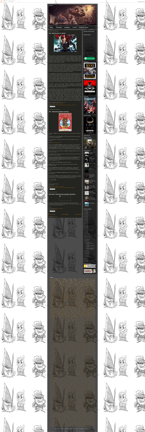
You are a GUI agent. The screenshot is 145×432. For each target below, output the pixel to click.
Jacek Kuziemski (65, 366)
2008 (86, 261)
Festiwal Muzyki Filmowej (59, 357)
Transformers (81, 294)
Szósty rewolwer (77, 409)
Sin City (67, 314)
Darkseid (67, 350)
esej (55, 423)
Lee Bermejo (58, 378)
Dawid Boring (64, 351)
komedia (84, 423)
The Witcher (92, 331)
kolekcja (74, 296)
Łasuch (64, 335)
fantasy (93, 294)
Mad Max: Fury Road (82, 298)
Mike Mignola (84, 286)
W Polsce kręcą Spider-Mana (56, 142)
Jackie (73, 366)
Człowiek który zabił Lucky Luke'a (72, 349)
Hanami (57, 323)
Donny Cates (76, 287)
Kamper (70, 373)
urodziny (63, 425)
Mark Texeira (88, 382)
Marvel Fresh (52, 281)
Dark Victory (63, 350)
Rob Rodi (86, 400)
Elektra (86, 320)
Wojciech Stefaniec (82, 418)
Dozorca (90, 353)
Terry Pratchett (63, 411)
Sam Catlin (76, 403)
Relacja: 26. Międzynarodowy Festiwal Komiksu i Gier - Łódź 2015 (92, 198)
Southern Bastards (92, 304)
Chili (80, 346)
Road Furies (81, 400)
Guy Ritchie (87, 361)
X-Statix (52, 316)
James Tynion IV (89, 288)
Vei (54, 415)
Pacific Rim (70, 304)
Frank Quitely (75, 321)
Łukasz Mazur (67, 335)
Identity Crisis (65, 364)
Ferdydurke (92, 356)
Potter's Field (87, 396)
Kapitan (78, 373)
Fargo (85, 356)
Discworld (68, 352)
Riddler (51, 400)
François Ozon (54, 358)
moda (51, 424)
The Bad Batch (68, 411)
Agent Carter (70, 337)
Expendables (55, 321)
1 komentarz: (61, 103)
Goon (55, 322)
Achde (77, 336)
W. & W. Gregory (93, 415)
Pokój (51, 396)
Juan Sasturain (90, 371)
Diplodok (65, 352)
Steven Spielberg (54, 305)
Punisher (73, 313)
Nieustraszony (85, 303)
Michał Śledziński (60, 299)
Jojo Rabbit (51, 371)
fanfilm (58, 423)
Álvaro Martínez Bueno (59, 335)
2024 (86, 213)
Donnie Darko (62, 353)
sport (51, 425)
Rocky (79, 401)
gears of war (84, 316)
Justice (52, 373)
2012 (86, 230)
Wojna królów (88, 418)
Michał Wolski (61, 385)
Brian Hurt (91, 344)
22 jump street (80, 335)
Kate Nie (59, 374)
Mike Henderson (76, 385)
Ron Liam (52, 402)
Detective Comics (55, 293)
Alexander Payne (70, 338)
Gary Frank (69, 359)
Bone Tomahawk (60, 344)
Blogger (89, 428)
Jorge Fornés (73, 371)
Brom (58, 345)
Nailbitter (61, 388)
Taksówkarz (79, 410)
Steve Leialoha (86, 407)
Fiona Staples (68, 293)
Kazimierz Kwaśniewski (65, 374)
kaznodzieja (89, 316)
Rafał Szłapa (61, 285)
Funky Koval (62, 358)
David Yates (60, 351)
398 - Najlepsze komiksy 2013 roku (92, 203)
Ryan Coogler (80, 402)
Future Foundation (73, 358)
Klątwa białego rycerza (83, 375)
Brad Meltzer (68, 344)
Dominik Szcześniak (79, 308)
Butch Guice (85, 345)
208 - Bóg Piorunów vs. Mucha (57, 33)
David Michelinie (55, 351)
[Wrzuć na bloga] (51, 106)
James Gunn (86, 297)
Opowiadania (67, 27)
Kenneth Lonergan (52, 375)
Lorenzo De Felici (58, 380)
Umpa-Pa (62, 414)
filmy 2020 (64, 423)
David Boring (77, 350)
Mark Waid (78, 286)
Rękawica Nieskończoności (59, 403)
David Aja (61, 308)
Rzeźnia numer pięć (91, 402)
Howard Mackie (55, 363)
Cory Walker (88, 307)
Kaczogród (72, 282)
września (87, 237)
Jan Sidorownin (86, 367)
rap (72, 424)
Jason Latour (90, 302)
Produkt (85, 328)
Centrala (83, 292)
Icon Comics (55, 364)
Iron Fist (76, 365)
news (79, 334)
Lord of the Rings (52, 380)
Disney (91, 281)
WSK (54, 416)
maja (87, 250)
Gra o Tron (79, 295)
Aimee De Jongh (78, 337)
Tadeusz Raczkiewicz (57, 410)
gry (54, 187)
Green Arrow (73, 322)
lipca (87, 240)
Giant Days (82, 309)
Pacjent (51, 392)
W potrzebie (87, 415)
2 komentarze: (61, 208)
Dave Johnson (70, 320)
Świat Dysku (62, 426)
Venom (86, 294)
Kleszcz (78, 375)
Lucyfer (69, 303)
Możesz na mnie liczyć (73, 387)
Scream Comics (92, 329)
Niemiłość (82, 389)
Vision (73, 415)
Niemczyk (78, 389)
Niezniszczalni (73, 327)
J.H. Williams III (91, 310)
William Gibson (55, 418)
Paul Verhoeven (66, 393)
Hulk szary (75, 363)
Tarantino (87, 410)
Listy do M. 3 (79, 379)
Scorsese (93, 404)
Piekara (65, 187)
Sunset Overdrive (81, 408)
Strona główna (65, 214)
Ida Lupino (61, 364)
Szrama (77, 294)
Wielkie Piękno (76, 417)
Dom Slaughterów (87, 352)
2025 (86, 212)
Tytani (53, 414)
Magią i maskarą (88, 381)
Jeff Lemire (55, 282)
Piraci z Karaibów (78, 394)
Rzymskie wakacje (52, 403)
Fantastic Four (56, 302)
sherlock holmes (72, 187)
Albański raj (54, 338)
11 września (76, 335)
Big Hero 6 (57, 343)
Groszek (75, 361)
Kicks (66, 375)
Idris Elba (69, 364)
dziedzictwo (88, 422)
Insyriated (60, 365)
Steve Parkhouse (54, 408)
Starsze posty (78, 214)
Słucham (50, 181)
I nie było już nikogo (90, 363)
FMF (57, 356)
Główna (51, 27)
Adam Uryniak (81, 336)
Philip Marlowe (57, 394)
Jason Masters (60, 368)
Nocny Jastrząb (55, 313)
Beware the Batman (85, 342)
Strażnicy (64, 408)
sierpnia (87, 239)
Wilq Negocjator (66, 418)
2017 (86, 223)
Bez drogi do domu (91, 342)
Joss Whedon (90, 324)
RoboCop (77, 313)
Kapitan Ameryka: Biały (83, 373)
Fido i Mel (64, 357)
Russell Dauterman (83, 313)
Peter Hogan (83, 393)
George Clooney (92, 359)
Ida (58, 364)
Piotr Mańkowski (76, 328)
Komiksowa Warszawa (65, 298)
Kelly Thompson (92, 374)
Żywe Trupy (87, 426)
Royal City (60, 402)
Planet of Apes (59, 395)
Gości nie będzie (87, 309)
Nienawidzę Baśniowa (67, 327)
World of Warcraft (66, 419)
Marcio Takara (65, 382)
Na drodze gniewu (60, 327)
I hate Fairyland (91, 323)
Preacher (51, 397)
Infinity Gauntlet (56, 365)
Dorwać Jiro (71, 353)
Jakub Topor (82, 366)
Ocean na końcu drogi (76, 390)
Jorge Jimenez (86, 324)
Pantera (67, 392)
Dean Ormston (66, 308)
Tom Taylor (61, 286)
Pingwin (63, 313)
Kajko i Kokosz (53, 298)
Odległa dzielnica (82, 390)
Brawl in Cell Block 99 (77, 344)
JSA (61, 366)
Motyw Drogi (62, 387)
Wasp (67, 416)
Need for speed (92, 388)
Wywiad (89, 294)
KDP (57, 373)
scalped (79, 424)
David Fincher (86, 350)
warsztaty (90, 334)
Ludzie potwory (81, 380)
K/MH (54, 373)
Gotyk (61, 361)
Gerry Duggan (74, 302)
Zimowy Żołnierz (61, 334)
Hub (68, 363)
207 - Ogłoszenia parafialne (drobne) (59, 111)
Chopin (83, 346)
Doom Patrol (67, 353)
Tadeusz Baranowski (88, 409)
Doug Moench (81, 353)
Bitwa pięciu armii (79, 343)
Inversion (67, 365)
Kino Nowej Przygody (61, 303)
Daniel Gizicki (92, 349)
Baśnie (80, 292)
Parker (55, 296)
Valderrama (51, 415)
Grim (83, 281)
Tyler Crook (59, 315)
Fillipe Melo (68, 357)
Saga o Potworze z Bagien (80, 329)
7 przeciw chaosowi (89, 335)
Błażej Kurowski (90, 345)
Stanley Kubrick (82, 330)
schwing (82, 424)
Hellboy (80, 285)
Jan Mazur (81, 367)
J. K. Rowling (91, 365)
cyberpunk (79, 316)
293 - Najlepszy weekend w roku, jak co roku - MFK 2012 (92, 187)
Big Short (61, 343)
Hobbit (76, 323)
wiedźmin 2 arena (67, 425)
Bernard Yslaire (79, 342)
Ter (55, 411)
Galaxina (93, 358)
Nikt (50, 313)
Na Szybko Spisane (53, 327)
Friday (58, 358)
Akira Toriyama (83, 337)
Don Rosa (89, 284)
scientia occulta (87, 424)
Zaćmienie (51, 421)
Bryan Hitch (57, 307)
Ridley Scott (61, 400)
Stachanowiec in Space (53, 407)
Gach (85, 358)
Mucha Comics (61, 280)
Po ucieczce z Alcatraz (78, 395)
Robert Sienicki (65, 401)
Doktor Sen (78, 352)
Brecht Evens (87, 344)
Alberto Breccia (59, 338)
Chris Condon (87, 346)
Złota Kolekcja (60, 422)
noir (58, 288)
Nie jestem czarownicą (69, 389)
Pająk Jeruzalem (55, 392)
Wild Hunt (86, 417)
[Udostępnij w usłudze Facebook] (53, 106)
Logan (82, 379)
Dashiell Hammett (72, 350)
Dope (73, 320)
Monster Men (88, 386)
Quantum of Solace (56, 329)
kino (58, 292)
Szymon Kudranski (71, 409)
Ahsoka (74, 337)
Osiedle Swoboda (84, 295)
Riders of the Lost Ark (56, 400)
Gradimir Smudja (65, 361)
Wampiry (57, 416)
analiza (88, 291)
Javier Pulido (72, 368)
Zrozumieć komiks (92, 421)
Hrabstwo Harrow (64, 363)
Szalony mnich (53, 409)
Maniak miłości (60, 382)
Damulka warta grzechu (81, 349)
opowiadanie (67, 286)
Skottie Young (72, 314)
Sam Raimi (80, 403)
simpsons (87, 334)
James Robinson (52, 367)
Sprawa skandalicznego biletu (71, 330)
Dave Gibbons (65, 320)
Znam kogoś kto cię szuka (74, 421)
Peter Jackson (88, 393)
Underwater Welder (77, 414)
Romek (94, 401)
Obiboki (65, 390)
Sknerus (58, 283)
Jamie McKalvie (67, 367)
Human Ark (81, 310)
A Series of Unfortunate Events (57, 336)
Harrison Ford (60, 310)
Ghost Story (72, 360)
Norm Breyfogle (78, 327)
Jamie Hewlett (62, 367)
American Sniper (90, 338)
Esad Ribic (92, 320)
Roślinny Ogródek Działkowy (67, 402)
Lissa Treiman (74, 379)
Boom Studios (69, 288)
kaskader (81, 423)
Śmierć (59, 426)
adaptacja (54, 288)
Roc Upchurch (75, 401)
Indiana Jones (87, 293)
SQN (87, 304)
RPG (60, 329)
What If (90, 416)
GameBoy (51, 359)
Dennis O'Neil (90, 351)
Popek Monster (62, 396)
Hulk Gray (71, 363)
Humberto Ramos (80, 323)
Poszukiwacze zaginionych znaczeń (80, 396)
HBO (80, 302)
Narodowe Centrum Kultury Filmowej (89, 299)
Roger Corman (90, 401)
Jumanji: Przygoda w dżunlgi (86, 372)
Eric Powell (91, 301)
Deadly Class (79, 301)
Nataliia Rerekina (77, 388)
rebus (74, 424)
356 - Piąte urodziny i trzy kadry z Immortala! (92, 192)
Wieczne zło (66, 417)
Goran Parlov (53, 361)
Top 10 (55, 315)
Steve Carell (81, 407)
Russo (76, 402)
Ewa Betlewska (52, 356)
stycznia (87, 256)
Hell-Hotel (69, 310)
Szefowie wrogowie (65, 409)
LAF (66, 303)
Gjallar (76, 285)
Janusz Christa (53, 294)
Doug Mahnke (86, 308)
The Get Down (82, 411)
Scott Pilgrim (52, 314)
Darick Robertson (72, 301)
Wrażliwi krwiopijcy (72, 419)
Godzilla (85, 360)
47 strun (85, 335)
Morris (77, 303)
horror (65, 281)
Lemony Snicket (83, 378)
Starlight (62, 407)
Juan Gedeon (85, 371)
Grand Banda (71, 361)
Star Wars (56, 286)
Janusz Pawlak (55, 368)
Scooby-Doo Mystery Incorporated (75, 404)
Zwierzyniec (66, 334)
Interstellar (63, 365)
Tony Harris (90, 314)
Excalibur (51, 321)
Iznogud (87, 365)
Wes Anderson (86, 416)
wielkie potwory (73, 425)
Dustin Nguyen (62, 293)
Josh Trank (81, 371)
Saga (69, 291)
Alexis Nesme (93, 317)
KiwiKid (58, 294)
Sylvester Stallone (86, 408)
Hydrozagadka (86, 323)
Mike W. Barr (86, 385)
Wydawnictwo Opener (84, 419)
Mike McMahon (82, 385)
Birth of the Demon (73, 343)
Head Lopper (85, 302)
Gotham (58, 322)
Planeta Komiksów (65, 395)
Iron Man (81, 297)
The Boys (88, 331)
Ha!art (54, 323)
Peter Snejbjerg (93, 393)
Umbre (59, 414)
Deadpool (59, 297)
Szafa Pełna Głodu (70, 331)
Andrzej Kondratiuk (65, 339)
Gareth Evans (65, 359)
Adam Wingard (86, 336)
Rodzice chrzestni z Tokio (84, 401)
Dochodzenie (74, 352)
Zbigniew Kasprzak (56, 421)
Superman (78, 281)
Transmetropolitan (69, 305)
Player (69, 395)
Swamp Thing (61, 331)
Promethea (88, 328)
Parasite (84, 392)
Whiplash (63, 417)
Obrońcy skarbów (69, 390)
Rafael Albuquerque (58, 291)
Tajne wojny (75, 410)
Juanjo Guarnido (54, 372)
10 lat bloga (71, 335)
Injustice (54, 324)
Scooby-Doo (68, 404)
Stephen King (77, 407)
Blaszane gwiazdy (52, 344)
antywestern (70, 334)
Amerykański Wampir (74, 292)
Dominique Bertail (52, 353)
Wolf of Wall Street (56, 419)
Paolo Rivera (70, 392)
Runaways (73, 402)
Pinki (70, 394)
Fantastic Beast (65, 356)
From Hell (67, 309)
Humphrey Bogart (80, 363)
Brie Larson (54, 345)
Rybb (88, 313)
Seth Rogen (58, 330)
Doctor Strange (72, 308)
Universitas (82, 414)
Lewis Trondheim (55, 379)
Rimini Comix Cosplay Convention (68, 400)
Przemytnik (92, 397)
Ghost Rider (68, 360)
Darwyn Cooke (57, 290)
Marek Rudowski (91, 290)
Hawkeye (65, 310)
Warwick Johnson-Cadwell (62, 416)
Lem (78, 378)
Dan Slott (55, 297)
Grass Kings (69, 322)
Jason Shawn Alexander (66, 368)
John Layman (73, 286)
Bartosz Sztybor (87, 296)
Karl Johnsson (89, 373)
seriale (89, 280)
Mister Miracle (76, 386)
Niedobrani (74, 389)
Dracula (93, 353)
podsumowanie (60, 424)
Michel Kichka (66, 385)
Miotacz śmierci (66, 386)
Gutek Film (78, 361)
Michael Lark (55, 299)
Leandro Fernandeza (53, 378)
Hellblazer (78, 290)
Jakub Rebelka (62, 324)
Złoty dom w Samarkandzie (69, 422)
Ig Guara (73, 364)
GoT (75, 295)
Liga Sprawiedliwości (83, 287)
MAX (60, 381)
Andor (52, 339)
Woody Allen (61, 419)
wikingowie (77, 425)
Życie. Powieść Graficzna (82, 426)
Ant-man (82, 339)
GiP (78, 302)
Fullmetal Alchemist (80, 321)
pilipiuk (68, 187)
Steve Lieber (90, 407)
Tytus (56, 414)
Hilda (73, 310)
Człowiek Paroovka (64, 349)
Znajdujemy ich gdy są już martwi (62, 316)
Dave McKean (56, 308)
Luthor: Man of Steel (53, 381)
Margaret (79, 382)
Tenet (53, 411)
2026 (86, 210)
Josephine (77, 371)
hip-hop (75, 423)
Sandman (89, 287)
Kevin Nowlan (58, 375)
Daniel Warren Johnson (54, 295)
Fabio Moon (59, 321)
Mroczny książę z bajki (92, 387)
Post (73, 396)
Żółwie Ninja (74, 317)
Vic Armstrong (62, 415)
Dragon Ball (63, 290)
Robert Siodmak (70, 401)
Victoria (66, 415)
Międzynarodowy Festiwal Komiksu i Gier (71, 299)
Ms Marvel (80, 303)
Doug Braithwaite (76, 353)
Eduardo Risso (66, 295)
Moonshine (92, 386)
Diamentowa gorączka (59, 352)
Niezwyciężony (91, 303)
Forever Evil (78, 357)
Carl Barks (71, 287)
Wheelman (93, 416)
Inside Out (86, 310)
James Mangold (87, 366)
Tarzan (81, 331)
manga (78, 296)
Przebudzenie (69, 397)
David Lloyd (90, 350)
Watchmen (77, 416)
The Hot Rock (86, 411)
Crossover (51, 290)
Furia (65, 358)
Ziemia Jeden (61, 421)
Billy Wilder (64, 343)
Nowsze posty (52, 214)
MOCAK (63, 381)
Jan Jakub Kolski (72, 367)
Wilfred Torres (90, 417)
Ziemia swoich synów (67, 421)
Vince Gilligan (70, 415)
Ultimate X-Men (59, 296)
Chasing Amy (73, 346)
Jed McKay (63, 311)
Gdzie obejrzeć (74, 359)
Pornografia (70, 396)
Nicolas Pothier (64, 389)
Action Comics (83, 317)
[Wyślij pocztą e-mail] (50, 106)
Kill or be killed (70, 375)
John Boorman (81, 324)
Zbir (55, 316)
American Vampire (66, 292)
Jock (69, 324)
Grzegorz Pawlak (89, 322)
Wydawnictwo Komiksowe (67, 296)
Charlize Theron (75, 307)
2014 (86, 227)
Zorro (82, 421)
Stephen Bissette (66, 407)
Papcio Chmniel (75, 392)
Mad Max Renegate (78, 381)
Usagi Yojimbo (83, 291)
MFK (92, 282)
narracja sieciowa (55, 424)
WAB (51, 416)
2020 (86, 219)
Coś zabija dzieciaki (89, 292)
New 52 (77, 282)
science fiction (82, 282)
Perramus (75, 393)
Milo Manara (57, 386)
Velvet (72, 315)
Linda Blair (69, 379)
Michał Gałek (57, 385)
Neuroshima (55, 389)
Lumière (85, 380)
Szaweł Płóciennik (78, 314)
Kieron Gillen (55, 303)
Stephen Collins (72, 407)
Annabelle (78, 339)
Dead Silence (76, 351)
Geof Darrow (77, 309)
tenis (60, 425)
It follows (57, 324)
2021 (86, 217)
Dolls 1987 (82, 352)
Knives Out (92, 375)
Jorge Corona (68, 371)
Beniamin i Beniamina (67, 342)
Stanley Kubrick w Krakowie (88, 330)
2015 (86, 226)
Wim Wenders (70, 418)
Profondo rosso (59, 397)
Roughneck (56, 402)
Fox (81, 357)
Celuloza (62, 346)
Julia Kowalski (66, 372)
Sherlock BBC (57, 314)
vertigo (57, 281)
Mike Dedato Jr (71, 385)
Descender (60, 295)
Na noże (55, 388)
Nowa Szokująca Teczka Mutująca (55, 390)
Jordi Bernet (64, 371)
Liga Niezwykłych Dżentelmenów (63, 379)
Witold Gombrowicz (76, 418)
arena (75, 422)
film (52, 187)
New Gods (59, 389)
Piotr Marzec (73, 394)
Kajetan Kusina (65, 373)
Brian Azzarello (75, 288)
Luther (90, 380)
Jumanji (80, 372)
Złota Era (56, 422)
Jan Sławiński (59, 27)
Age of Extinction (60, 337)
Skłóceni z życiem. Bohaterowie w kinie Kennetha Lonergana (88, 138)
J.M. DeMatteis (55, 366)
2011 (86, 232)
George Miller (68, 302)
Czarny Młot (62, 301)
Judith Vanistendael (60, 372)
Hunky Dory (84, 363)
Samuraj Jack (52, 404)
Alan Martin (91, 337)
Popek (58, 396)
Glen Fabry (81, 360)
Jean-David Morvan (89, 368)
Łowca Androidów (89, 425)
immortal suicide (53, 292)
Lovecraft (63, 380)
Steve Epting (78, 291)
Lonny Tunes (92, 379)
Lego (76, 378)
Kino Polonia (59, 298)
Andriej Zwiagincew (59, 339)
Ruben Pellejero (74, 329)
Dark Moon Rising (58, 350)
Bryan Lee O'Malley (63, 307)
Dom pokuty (92, 352)
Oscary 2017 (61, 328)
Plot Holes (72, 395)
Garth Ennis (64, 297)
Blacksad (88, 343)
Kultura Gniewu (52, 283)
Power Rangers (92, 396)
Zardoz (57, 334)
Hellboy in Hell (61, 323)
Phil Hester (52, 394)
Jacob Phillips (77, 366)
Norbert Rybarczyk (64, 304)
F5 (55, 356)
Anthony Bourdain (86, 339)
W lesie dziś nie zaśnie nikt (81, 415)
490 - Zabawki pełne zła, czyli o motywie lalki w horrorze (92, 176)
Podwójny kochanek (91, 395)
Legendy (63, 378)
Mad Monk (83, 381)
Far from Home (81, 356)
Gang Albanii (55, 359)
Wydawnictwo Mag (77, 419)
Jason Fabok (59, 311)
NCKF (52, 388)
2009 (86, 259)
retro (76, 424)
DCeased (51, 308)
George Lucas (69, 297)
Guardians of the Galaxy (80, 293)
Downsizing (86, 353)
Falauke (60, 356)
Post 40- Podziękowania (91, 158)
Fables (63, 321)
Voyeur (76, 415)
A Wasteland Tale (64, 336)
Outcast (90, 295)
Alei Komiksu (63, 102)
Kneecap (89, 375)
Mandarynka (55, 382)
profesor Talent (65, 424)
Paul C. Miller (56, 393)
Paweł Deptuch (71, 393)
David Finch (81, 350)
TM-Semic (75, 331)
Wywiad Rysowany (92, 315)
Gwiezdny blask (92, 361)
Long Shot (88, 379)
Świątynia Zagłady (75, 426)
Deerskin (80, 351)
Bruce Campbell (65, 345)
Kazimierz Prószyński (72, 374)
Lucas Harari (76, 380)
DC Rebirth (53, 320)
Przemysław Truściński (87, 397)
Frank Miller (71, 295)
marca (87, 253)
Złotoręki (64, 422)
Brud (68, 345)
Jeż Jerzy (66, 324)
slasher (94, 424)
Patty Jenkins (52, 393)
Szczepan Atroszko (58, 409)
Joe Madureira (90, 311)
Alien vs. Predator (76, 338)
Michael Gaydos (52, 385)
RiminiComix (75, 400)
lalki (87, 423)
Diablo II (54, 352)
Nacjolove (58, 388)
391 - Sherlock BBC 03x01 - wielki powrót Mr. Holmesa (92, 181)
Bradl (72, 344)
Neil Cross (51, 389)
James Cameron (52, 311)
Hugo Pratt (77, 310)
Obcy (62, 390)
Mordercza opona (52, 387)
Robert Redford (60, 401)
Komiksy (74, 27)
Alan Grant (81, 296)
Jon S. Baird (60, 371)
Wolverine (78, 284)
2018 (86, 222)
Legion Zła (73, 378)
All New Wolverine (84, 338)
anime (75, 316)
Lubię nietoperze (67, 380)
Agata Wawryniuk (55, 337)
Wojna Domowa (85, 315)
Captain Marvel (58, 346)
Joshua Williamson (92, 297)
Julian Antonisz (71, 372)
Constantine (57, 301)
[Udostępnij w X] (52, 106)
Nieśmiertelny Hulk (53, 304)
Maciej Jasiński (67, 381)
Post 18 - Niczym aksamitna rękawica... (92, 153)
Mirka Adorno (71, 386)
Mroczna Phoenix (79, 387)
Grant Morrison (72, 290)
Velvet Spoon (57, 415)
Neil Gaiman (80, 283)
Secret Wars (51, 330)
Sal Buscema (87, 329)
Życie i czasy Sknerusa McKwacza (65, 317)
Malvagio (88, 298)
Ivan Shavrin (83, 365)
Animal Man (74, 339)
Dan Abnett (57, 320)
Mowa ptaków (67, 387)
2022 (86, 216)
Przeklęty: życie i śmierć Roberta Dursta (77, 397)
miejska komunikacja (91, 423)
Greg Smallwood (83, 322)
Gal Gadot (89, 358)
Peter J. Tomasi (71, 328)
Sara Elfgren (56, 404)
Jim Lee (73, 311)
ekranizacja (92, 422)
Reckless (70, 329)
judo (78, 423)
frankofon (90, 305)
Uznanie (90, 414)
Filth (71, 357)
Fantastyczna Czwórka (58, 309)
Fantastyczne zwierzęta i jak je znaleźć (73, 356)
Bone (56, 344)
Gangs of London (60, 359)
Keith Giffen (77, 374)
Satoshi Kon (64, 404)
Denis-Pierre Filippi (85, 351)
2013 (86, 229)
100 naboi (78, 317)
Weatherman (81, 416)
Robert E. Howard (55, 401)
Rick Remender (64, 291)
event (69, 281)
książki (59, 187)
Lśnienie (58, 381)
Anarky (94, 338)
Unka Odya (86, 414)
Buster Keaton (81, 345)
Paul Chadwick (61, 393)
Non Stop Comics (80, 280)
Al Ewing (58, 287)
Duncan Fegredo (85, 301)
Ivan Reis (79, 365)
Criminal (92, 307)
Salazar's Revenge (71, 403)
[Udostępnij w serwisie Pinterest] (54, 106)
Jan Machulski (77, 367)
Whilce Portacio (58, 417)
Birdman (68, 343)
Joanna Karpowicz (83, 311)
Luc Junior (72, 380)
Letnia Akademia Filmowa (74, 298)
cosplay (78, 422)
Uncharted (65, 414)
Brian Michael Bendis (64, 287)
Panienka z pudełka (76, 304)
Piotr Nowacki (68, 313)
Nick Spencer (89, 286)
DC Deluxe (88, 282)
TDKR (84, 409)
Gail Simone (85, 321)
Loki (84, 379)
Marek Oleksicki (75, 382)
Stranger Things (60, 408)
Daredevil (71, 285)
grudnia (87, 233)
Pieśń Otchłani (67, 394)
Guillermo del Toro (54, 310)
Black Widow (84, 343)
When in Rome (53, 417)
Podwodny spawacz (85, 395)
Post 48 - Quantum (92, 163)
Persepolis (79, 393)
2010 (86, 258)
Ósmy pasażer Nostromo (83, 425)
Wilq (87, 305)
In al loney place (78, 364)
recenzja (60, 279)
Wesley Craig (83, 305)
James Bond (93, 293)
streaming (54, 425)
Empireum (89, 320)
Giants (76, 360)
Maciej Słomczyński (72, 381)
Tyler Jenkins (64, 315)
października (88, 236)
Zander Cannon (53, 334)
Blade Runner (92, 343)
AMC (71, 336)
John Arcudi (76, 324)
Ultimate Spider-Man (76, 305)
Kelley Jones (82, 374)
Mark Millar (89, 285)
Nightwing (58, 304)
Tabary (78, 331)
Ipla (70, 365)
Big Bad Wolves (52, 343)
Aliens (80, 338)
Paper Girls (80, 392)
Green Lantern (78, 322)
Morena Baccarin (58, 387)
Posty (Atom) (55, 216)
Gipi (78, 360)
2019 (86, 220)
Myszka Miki (52, 291)
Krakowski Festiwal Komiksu (64, 294)
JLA (58, 366)
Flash (66, 321)
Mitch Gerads (80, 386)
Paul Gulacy (66, 328)
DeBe (53, 209)
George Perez (52, 360)
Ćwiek (58, 317)
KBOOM (84, 285)
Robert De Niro (90, 400)
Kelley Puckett (87, 374)
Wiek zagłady (71, 417)
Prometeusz (64, 397)
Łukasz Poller (55, 426)
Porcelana (66, 396)
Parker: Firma (87, 392)
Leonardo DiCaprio (88, 378)
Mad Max (73, 303)
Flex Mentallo (74, 357)
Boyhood (65, 344)
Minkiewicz (62, 386)
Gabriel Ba (72, 309)
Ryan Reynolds (85, 402)
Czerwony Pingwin (53, 349)
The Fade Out (77, 411)
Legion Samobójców (68, 378)
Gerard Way (89, 321)
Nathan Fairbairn (82, 388)
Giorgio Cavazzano (76, 297)
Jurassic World (93, 372)
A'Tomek (69, 336)
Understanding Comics (71, 414)
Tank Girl (83, 410)
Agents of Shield (88, 317)
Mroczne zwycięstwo (85, 387)
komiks (56, 187)
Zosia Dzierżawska (86, 421)
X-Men (61, 281)
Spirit (65, 330)
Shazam (63, 330)
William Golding (60, 418)
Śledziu (62, 284)
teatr (57, 425)
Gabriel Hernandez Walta (80, 358)
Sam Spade (84, 403)
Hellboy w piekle (66, 323)
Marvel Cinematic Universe (65, 283)
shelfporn (91, 424)
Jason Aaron (74, 283)
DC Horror (66, 301)
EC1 (53, 309)
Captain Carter (53, 346)
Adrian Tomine (90, 336)
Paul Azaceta (72, 294)
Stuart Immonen (69, 408)
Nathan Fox (87, 388)
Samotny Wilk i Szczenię (91, 403)
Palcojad (60, 392)
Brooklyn (61, 345)
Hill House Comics (71, 323)
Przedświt (92, 328)
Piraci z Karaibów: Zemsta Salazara (86, 394)
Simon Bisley (63, 314)
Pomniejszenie (54, 396)
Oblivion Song (86, 327)
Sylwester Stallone (92, 408)
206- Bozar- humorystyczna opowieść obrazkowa (62, 194)
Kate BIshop (55, 374)
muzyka (62, 187)
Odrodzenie (90, 390)
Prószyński (51, 329)
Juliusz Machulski (76, 372)
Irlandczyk (73, 365)
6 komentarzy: (61, 186)
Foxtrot (84, 357)
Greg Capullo (73, 293)
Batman (54, 280)
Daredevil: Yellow (52, 350)
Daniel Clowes (87, 349)
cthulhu (81, 422)
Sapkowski (92, 313)
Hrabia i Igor (59, 363)
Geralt (60, 360)
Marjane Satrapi (84, 382)
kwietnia (87, 252)
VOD (93, 414)
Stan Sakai (73, 291)
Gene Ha (81, 359)
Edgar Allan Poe (78, 320)
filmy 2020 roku (69, 423)
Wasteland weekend (72, 416)
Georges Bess (57, 360)
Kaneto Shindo (74, 373)
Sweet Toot (65, 331)
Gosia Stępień (58, 361)
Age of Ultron (65, 337)
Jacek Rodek (70, 366)
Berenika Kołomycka (73, 342)
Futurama (68, 358)
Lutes (87, 380)
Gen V (78, 359)
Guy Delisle (82, 361)
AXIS (74, 336)
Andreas (55, 339)
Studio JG (73, 408)
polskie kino (83, 334)
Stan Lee (77, 330)
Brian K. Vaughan (66, 282)
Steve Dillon (56, 331)
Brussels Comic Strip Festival (74, 345)
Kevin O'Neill (62, 375)
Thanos (86, 314)
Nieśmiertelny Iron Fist (87, 389)
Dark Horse (73, 281)
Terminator (84, 331)
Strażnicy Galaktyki (71, 284)
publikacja (69, 424)
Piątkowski (81, 328)
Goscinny (67, 290)
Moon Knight (80, 299)
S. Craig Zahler (66, 403)
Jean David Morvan (83, 368)
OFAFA (82, 327)
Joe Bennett (72, 324)
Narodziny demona (66, 388)
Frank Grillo (87, 357)
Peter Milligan (83, 304)
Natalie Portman (72, 388)
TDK (81, 409)
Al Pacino (87, 337)
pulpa (55, 317)
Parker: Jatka (92, 392)
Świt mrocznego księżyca (68, 426)
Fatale (64, 309)
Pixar (55, 395)
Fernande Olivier (52, 357)
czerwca (87, 242)
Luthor (93, 380)
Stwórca (77, 408)
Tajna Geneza (67, 410)
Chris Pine (91, 346)
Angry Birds (70, 339)
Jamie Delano (57, 367)
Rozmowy (57, 284)
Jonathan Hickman (84, 290)
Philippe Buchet (62, 394)
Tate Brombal (91, 410)
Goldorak (93, 360)
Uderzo (69, 315)
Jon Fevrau (55, 371)
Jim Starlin (77, 311)
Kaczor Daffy (60, 373)
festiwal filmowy (92, 291)
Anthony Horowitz (92, 339)
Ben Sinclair (55, 342)
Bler (65, 284)
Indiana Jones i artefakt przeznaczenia (86, 364)
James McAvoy (92, 366)
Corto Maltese (82, 307)
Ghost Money (64, 360)
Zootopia (80, 421)
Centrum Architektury (67, 346)
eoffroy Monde (52, 423)
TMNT (83, 314)
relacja (54, 287)
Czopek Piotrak (59, 349)
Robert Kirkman (86, 283)
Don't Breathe (58, 353)
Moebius (84, 386)
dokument (84, 422)
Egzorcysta (82, 320)
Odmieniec (86, 390)
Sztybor (59, 305)
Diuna (71, 352)
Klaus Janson (74, 375)
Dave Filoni (61, 320)
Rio (78, 400)
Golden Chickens (89, 360)
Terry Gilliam (58, 411)
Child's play (77, 346)
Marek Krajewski (70, 382)
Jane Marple (90, 367)
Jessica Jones (69, 311)
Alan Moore (83, 284)
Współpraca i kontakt (83, 27)
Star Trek (58, 407)
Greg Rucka (93, 309)
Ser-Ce (55, 330)
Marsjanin (92, 382)
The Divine (72, 411)
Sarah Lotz (60, 404)
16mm (53, 284)
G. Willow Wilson (62, 302)
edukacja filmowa (75, 334)
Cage (94, 345)
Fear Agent (88, 356)
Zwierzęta (52, 422)
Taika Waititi (62, 410)
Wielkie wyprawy (81, 417)
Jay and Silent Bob (77, 368)
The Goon (63, 305)
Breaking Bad (82, 344)
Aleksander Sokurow (64, 338)
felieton (61, 423)
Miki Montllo (90, 385)
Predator (55, 397)
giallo (72, 423)
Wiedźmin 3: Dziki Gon (78, 315)
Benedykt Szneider (60, 342)
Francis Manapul (70, 321)
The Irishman (91, 411)
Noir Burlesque (93, 389)
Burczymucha (70, 307)
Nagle (56, 285)
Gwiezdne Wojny (82, 288)
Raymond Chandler (65, 329)
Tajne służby (71, 410)
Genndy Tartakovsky (86, 359)
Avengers (66, 285)
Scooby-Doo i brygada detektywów (86, 404)
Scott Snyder (93, 283)
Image (73, 280)
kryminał (86, 281)
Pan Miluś (63, 392)
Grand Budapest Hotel (63, 322)
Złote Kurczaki (71, 316)
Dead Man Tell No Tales (71, 351)
